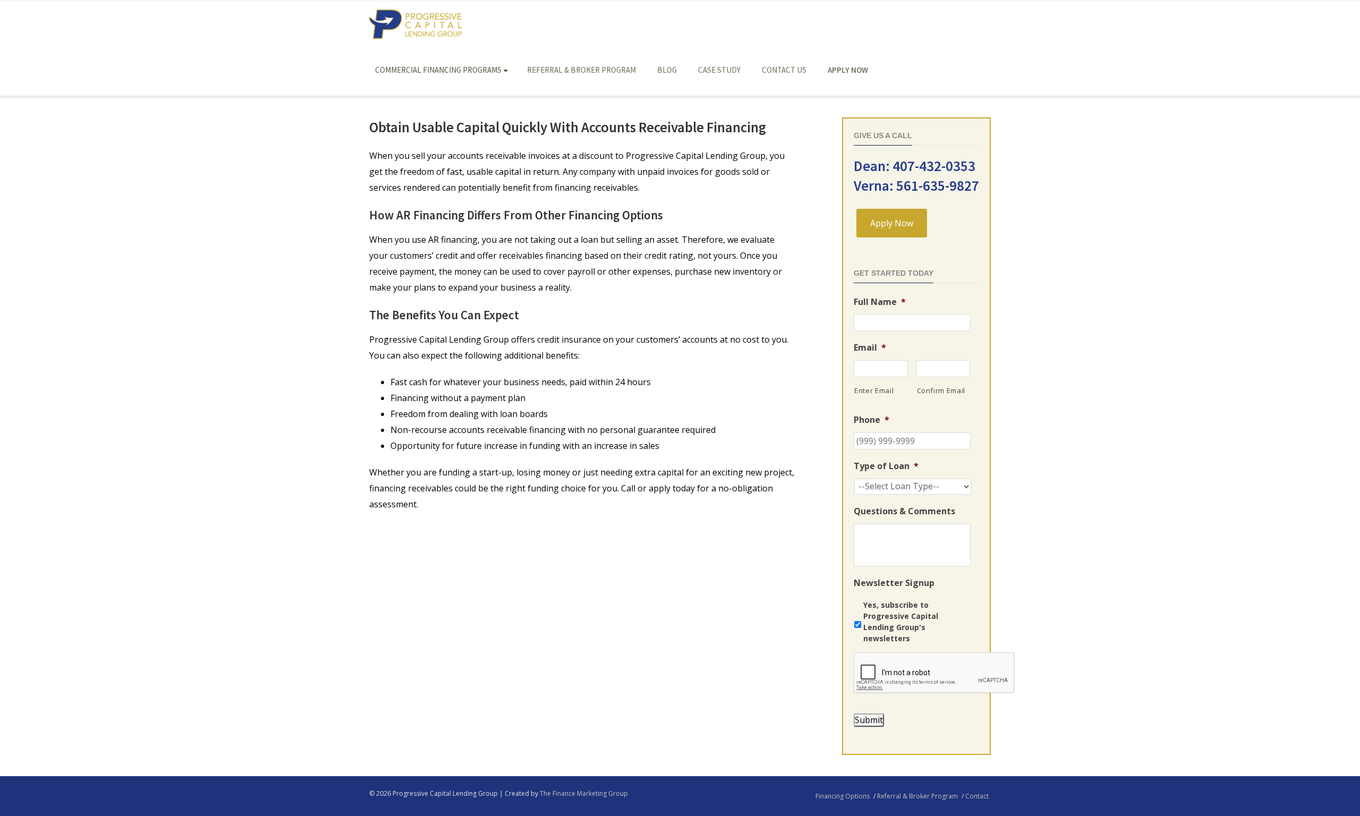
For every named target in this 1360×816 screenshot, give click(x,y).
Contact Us (784, 70)
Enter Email (874, 390)
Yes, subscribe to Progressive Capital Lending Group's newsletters (900, 621)
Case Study (719, 70)
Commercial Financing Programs (438, 70)
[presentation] (934, 673)
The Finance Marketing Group (584, 793)
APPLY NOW (848, 70)
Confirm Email (941, 390)
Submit (869, 720)
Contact (977, 796)
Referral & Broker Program (581, 70)
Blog (667, 70)
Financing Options (842, 796)
